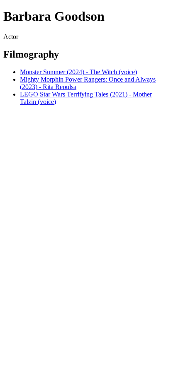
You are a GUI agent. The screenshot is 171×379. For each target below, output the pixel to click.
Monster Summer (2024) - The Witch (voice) (78, 71)
